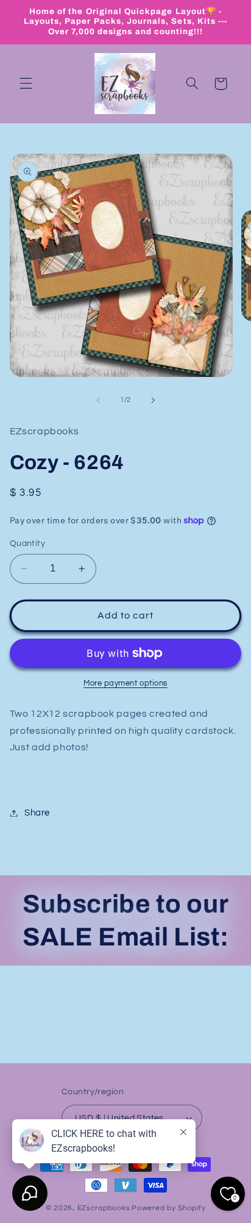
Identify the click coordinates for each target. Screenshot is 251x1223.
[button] (26, 84)
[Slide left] (98, 400)
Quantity (27, 543)
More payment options (125, 683)
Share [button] (37, 812)
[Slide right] (153, 400)
